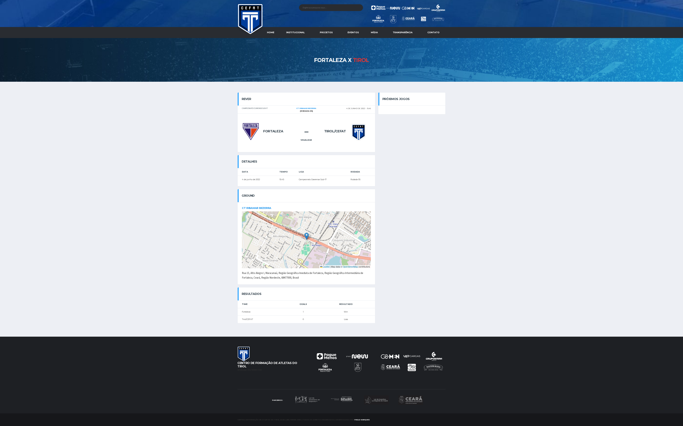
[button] (306, 236)
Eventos (353, 32)
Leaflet (325, 266)
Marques (362, 420)
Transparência (402, 32)
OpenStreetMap (350, 266)
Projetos (326, 32)
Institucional (295, 32)
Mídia (374, 32)
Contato (433, 32)
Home (270, 32)
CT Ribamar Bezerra (256, 208)
